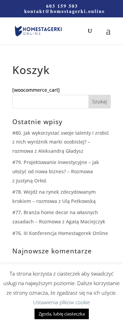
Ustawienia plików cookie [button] (61, 302)
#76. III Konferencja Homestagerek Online (60, 233)
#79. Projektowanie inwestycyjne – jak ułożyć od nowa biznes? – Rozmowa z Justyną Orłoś (55, 171)
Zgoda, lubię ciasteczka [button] (62, 314)
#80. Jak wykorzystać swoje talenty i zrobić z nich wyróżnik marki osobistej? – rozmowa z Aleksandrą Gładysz (60, 142)
